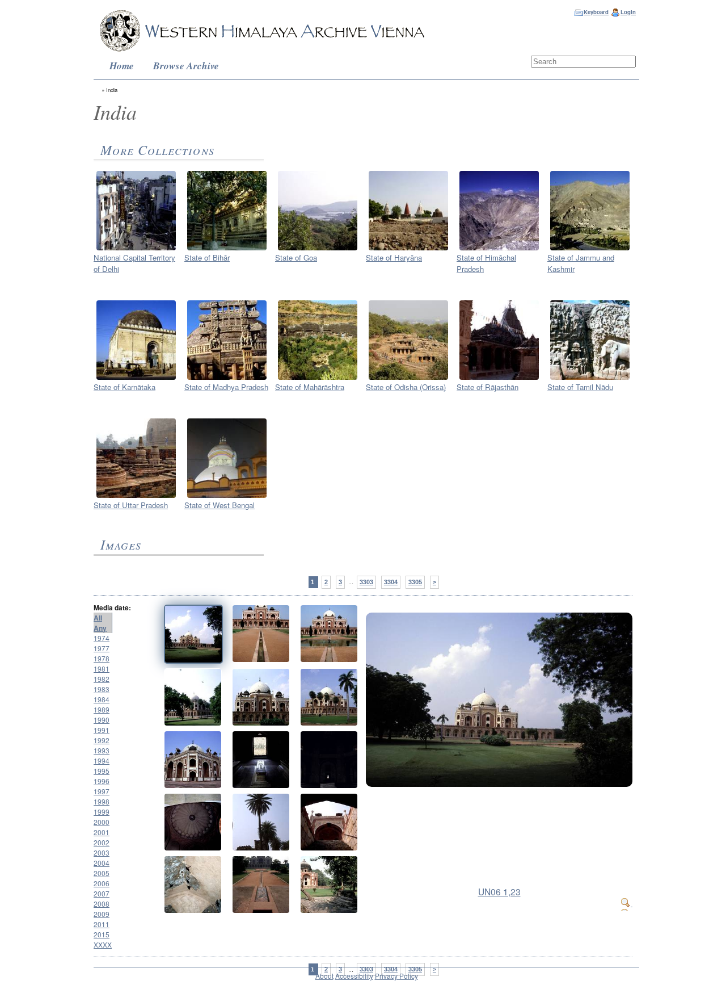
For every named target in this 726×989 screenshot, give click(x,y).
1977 (101, 648)
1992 (101, 740)
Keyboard (596, 12)
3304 (391, 582)
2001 (101, 832)
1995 (101, 771)
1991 (101, 730)
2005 (101, 873)
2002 (101, 842)
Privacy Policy (396, 975)
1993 (101, 750)
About (324, 975)
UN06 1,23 (499, 891)
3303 (366, 582)
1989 (101, 709)
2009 (101, 914)
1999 (101, 811)
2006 (101, 883)
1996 (101, 781)
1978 (101, 658)
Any (100, 628)
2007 (101, 893)
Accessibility (354, 975)
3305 (415, 582)
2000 (101, 822)
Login (628, 12)
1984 (101, 699)
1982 (101, 679)
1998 (101, 801)
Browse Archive (186, 65)
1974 (101, 638)
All (98, 618)
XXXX (103, 944)
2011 (101, 924)
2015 (101, 934)
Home (121, 65)
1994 (101, 760)
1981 (101, 668)
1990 (101, 719)
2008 (101, 903)
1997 (101, 791)
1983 (101, 689)
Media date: (112, 607)
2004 (101, 863)
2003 (101, 852)
